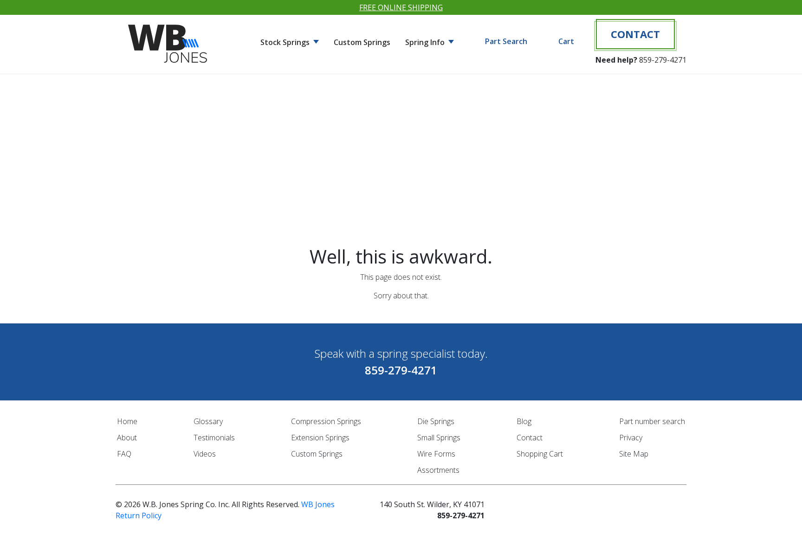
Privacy (630, 437)
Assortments (438, 470)
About (127, 437)
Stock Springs (285, 42)
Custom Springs (362, 42)
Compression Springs (326, 421)
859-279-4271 (662, 60)
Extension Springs (320, 437)
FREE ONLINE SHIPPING (401, 7)
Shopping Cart (540, 454)
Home (127, 421)
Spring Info (425, 42)
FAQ (124, 454)
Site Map (633, 454)
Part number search (652, 421)
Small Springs (438, 437)
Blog (524, 421)
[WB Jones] (169, 40)
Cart (566, 41)
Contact (635, 34)
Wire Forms (436, 454)
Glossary (208, 421)
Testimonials (214, 437)
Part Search (506, 41)
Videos (205, 454)
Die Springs (435, 421)
